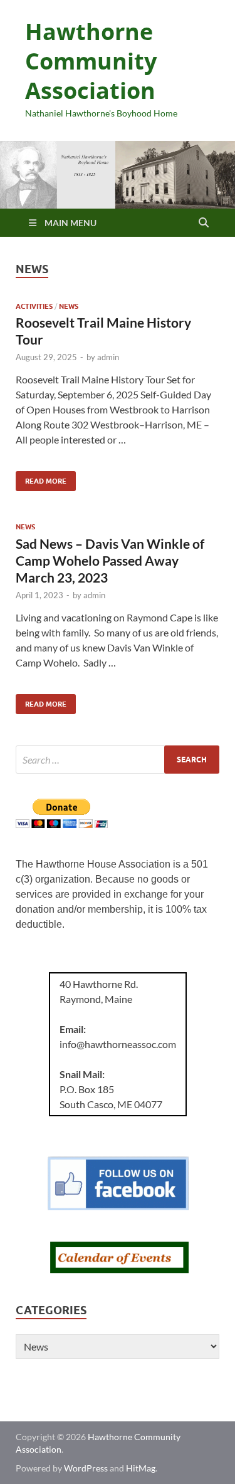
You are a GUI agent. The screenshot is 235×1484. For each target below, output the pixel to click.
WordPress (86, 1468)
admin (108, 357)
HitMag (140, 1468)
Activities (34, 306)
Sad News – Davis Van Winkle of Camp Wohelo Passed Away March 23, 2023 (110, 561)
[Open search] (203, 223)
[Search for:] (117, 759)
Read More (41, 478)
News (68, 306)
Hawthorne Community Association (91, 61)
